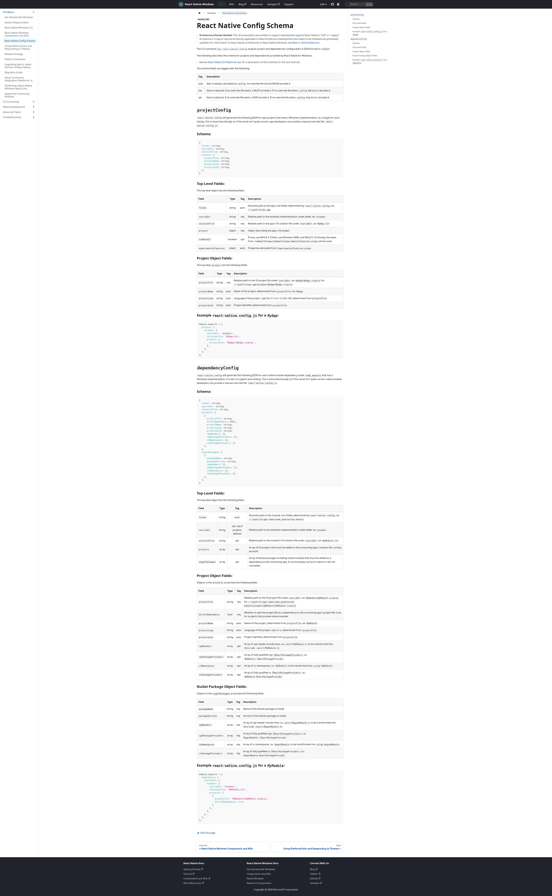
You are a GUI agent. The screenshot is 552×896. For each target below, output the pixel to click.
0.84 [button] (322, 4)
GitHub (314, 878)
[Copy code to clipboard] (339, 142)
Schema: (356, 19)
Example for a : (369, 33)
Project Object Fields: (361, 27)
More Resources (192, 883)
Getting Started (191, 869)
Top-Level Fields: (359, 23)
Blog (241, 4)
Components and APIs (195, 878)
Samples (272, 4)
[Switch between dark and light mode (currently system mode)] (338, 4)
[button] (19, 12)
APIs (231, 4)
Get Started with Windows (261, 869)
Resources (257, 4)
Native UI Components (259, 883)
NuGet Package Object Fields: (364, 55)
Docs (221, 4)
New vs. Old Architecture (305, 42)
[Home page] (199, 13)
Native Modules (255, 878)
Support (288, 4)
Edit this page (207, 832)
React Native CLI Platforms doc (224, 62)
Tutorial (187, 873)
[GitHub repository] (332, 4)
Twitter (314, 873)
